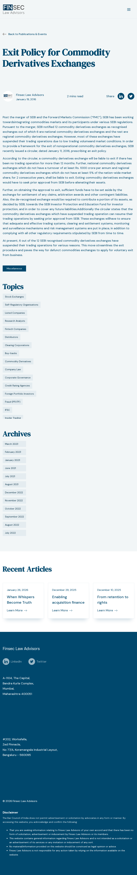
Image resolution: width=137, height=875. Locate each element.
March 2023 (11, 443)
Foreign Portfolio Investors (19, 393)
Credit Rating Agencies (17, 385)
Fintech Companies (15, 329)
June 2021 (10, 468)
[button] (128, 9)
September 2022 (14, 516)
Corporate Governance (18, 377)
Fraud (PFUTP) (12, 401)
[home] (14, 9)
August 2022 (12, 524)
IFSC (7, 409)
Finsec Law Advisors (30, 95)
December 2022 (14, 492)
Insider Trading (13, 417)
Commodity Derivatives (18, 361)
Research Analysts (15, 320)
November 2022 (14, 500)
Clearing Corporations (17, 345)
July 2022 (10, 532)
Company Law (13, 369)
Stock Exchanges (14, 296)
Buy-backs (11, 353)
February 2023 (13, 451)
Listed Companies (15, 312)
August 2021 (11, 484)
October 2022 (13, 508)
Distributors (11, 337)
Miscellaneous (14, 268)
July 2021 (10, 476)
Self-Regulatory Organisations (21, 304)
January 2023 (12, 460)
